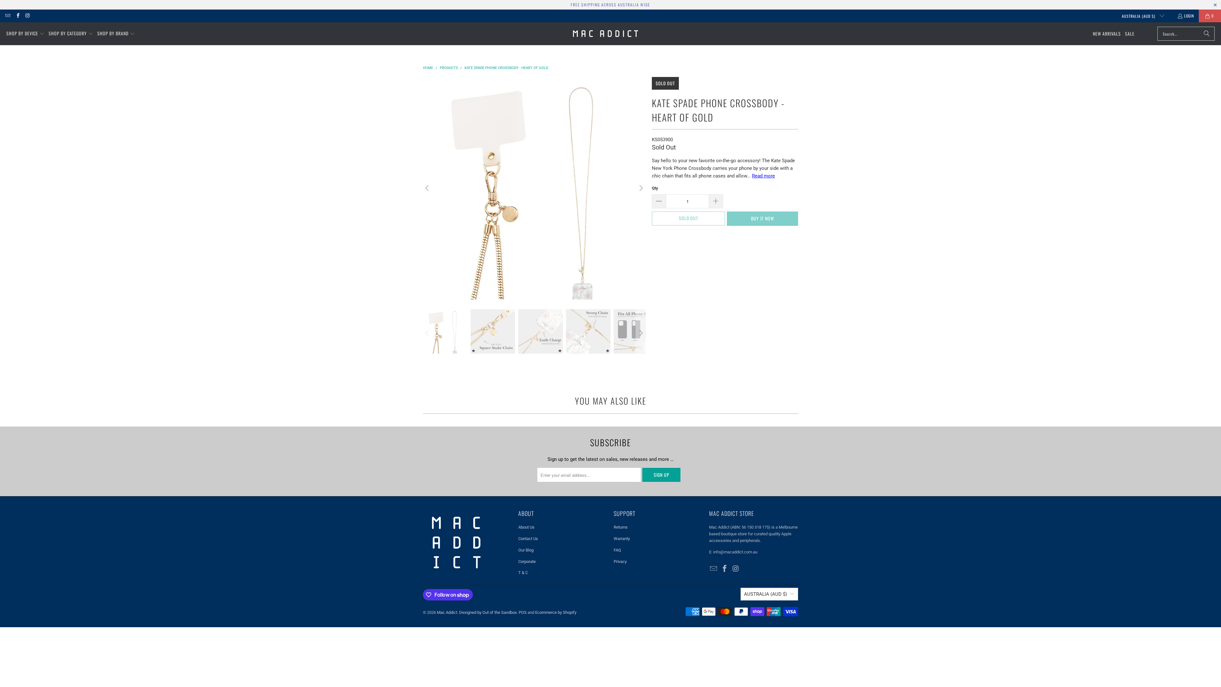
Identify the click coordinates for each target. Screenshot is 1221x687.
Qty (655, 188)
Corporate (527, 561)
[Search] (1207, 34)
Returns (621, 527)
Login (1189, 15)
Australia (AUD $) (1139, 16)
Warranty (622, 538)
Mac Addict (447, 612)
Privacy (620, 561)
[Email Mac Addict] (7, 15)
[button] (25, 34)
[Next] (641, 188)
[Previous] (428, 188)
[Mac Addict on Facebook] (17, 15)
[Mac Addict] (605, 33)
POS (523, 612)
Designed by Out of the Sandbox (488, 612)
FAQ (617, 550)
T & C (523, 572)
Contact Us (528, 538)
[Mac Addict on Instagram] (27, 15)
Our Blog (526, 550)
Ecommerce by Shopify (555, 612)
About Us (526, 527)
